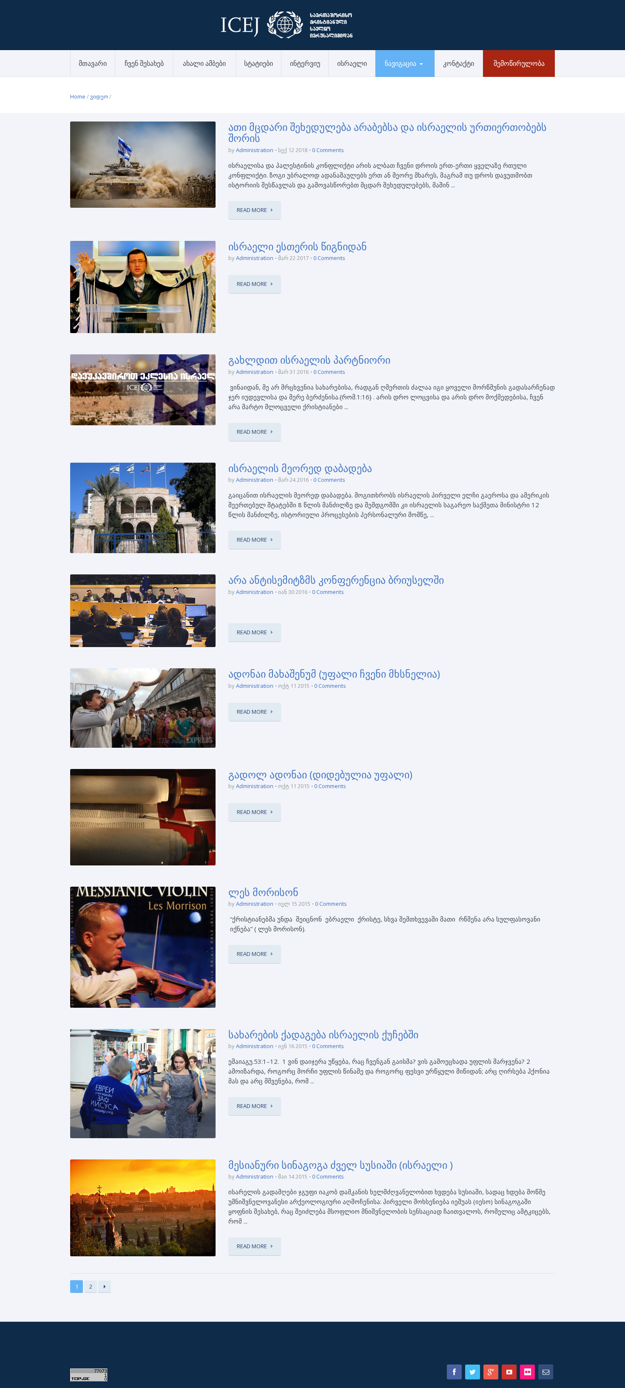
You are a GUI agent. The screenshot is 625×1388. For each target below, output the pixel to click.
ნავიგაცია (400, 63)
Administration (254, 150)
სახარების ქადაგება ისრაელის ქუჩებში (323, 1034)
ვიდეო (99, 96)
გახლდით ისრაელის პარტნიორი (309, 360)
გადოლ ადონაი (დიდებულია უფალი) (320, 774)
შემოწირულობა (519, 63)
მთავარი (93, 63)
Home (77, 96)
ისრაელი (352, 63)
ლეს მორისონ (263, 892)
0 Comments (328, 150)
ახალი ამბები (204, 63)
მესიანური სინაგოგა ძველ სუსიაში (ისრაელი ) (340, 1165)
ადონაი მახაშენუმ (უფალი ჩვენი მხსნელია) (334, 674)
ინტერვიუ (305, 63)
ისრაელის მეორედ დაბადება (300, 468)
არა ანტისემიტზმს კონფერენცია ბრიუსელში (336, 580)
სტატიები (258, 63)
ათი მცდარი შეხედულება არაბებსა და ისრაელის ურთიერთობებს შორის (387, 132)
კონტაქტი (458, 63)
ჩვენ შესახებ (144, 63)
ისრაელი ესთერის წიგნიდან (297, 246)
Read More (252, 210)
